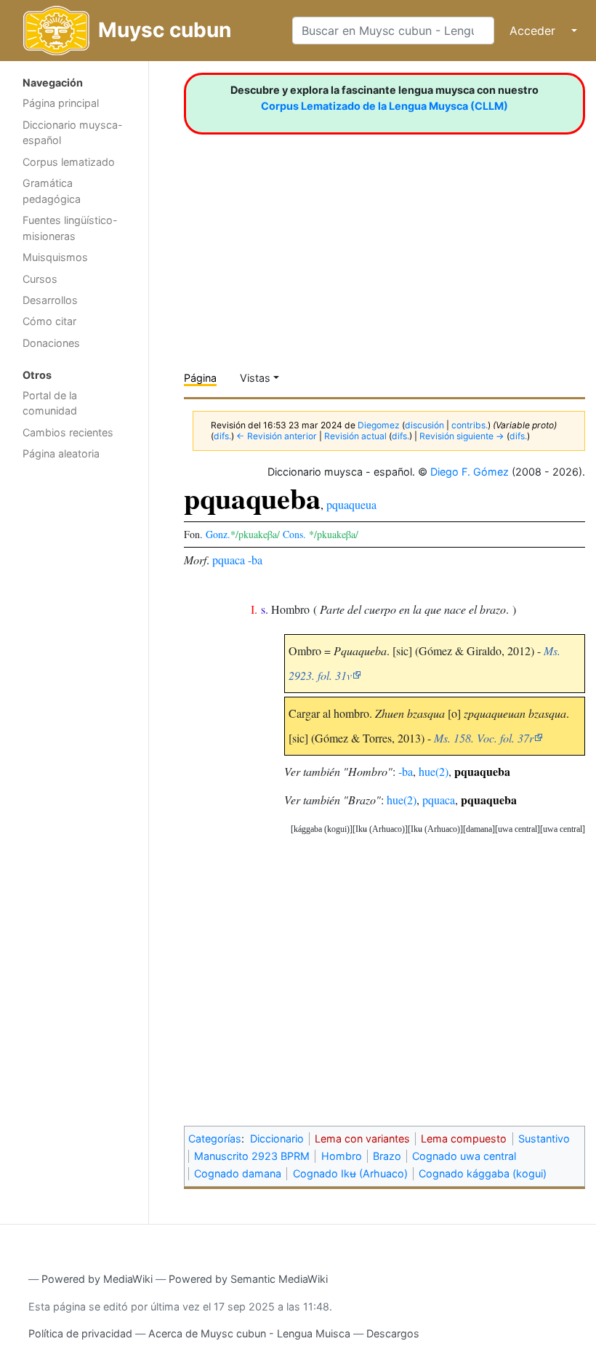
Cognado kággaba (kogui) (483, 1173)
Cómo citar (49, 321)
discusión (424, 425)
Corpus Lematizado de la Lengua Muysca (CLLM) (384, 106)
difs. (222, 436)
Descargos (392, 1333)
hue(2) (433, 771)
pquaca (228, 559)
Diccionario (277, 1138)
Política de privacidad (80, 1333)
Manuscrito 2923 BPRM (252, 1156)
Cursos (40, 279)
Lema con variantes (362, 1138)
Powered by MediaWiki (97, 1279)
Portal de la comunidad (50, 403)
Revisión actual (355, 436)
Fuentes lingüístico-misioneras (70, 228)
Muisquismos (55, 257)
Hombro (341, 1156)
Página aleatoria (61, 453)
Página (200, 378)
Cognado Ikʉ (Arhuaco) (350, 1173)
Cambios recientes (68, 432)
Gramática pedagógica (52, 191)
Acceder (532, 30)
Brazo (387, 1156)
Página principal (61, 103)
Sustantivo (544, 1138)
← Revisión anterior (276, 436)
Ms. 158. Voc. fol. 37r (483, 737)
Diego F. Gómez (469, 471)
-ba (255, 559)
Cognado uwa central (464, 1156)
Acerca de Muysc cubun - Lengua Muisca (249, 1333)
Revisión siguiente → (461, 436)
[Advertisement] (74, 699)
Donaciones (51, 343)
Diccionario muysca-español (73, 133)
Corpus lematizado (69, 162)
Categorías (214, 1138)
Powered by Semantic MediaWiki (248, 1279)
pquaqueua (351, 504)
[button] (562, 829)
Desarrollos (50, 300)
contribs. (469, 425)
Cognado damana (237, 1173)
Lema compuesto (464, 1138)
